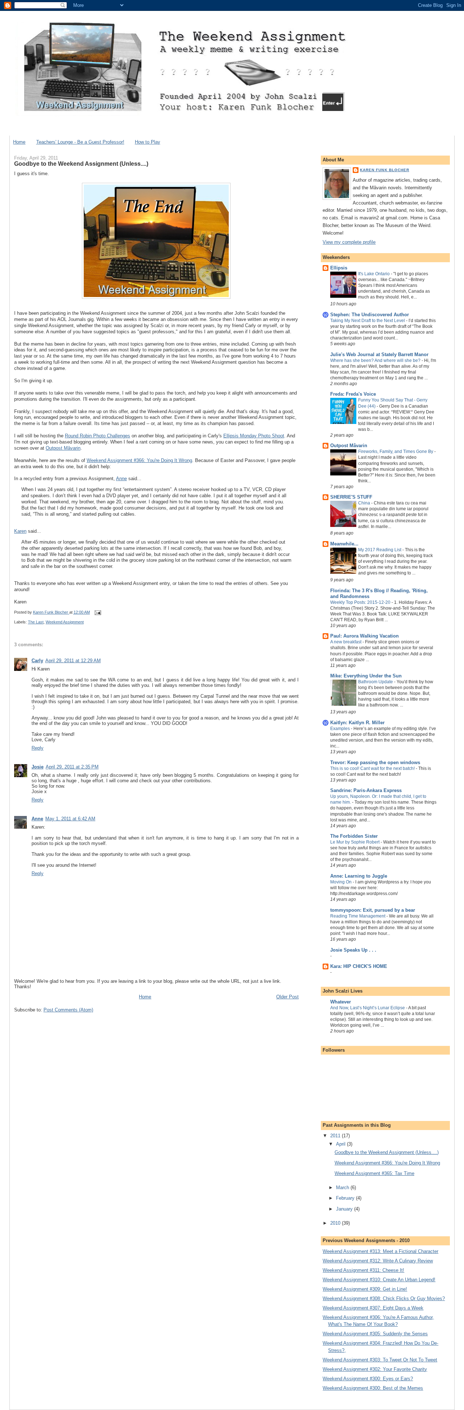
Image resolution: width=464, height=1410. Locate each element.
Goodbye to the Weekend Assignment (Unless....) (387, 1152)
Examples (340, 728)
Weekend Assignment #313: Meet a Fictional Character (380, 1251)
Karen (20, 531)
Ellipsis (338, 268)
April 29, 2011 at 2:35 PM (72, 767)
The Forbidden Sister (354, 836)
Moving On (341, 882)
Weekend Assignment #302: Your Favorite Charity (375, 1369)
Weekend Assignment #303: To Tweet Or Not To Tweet (380, 1359)
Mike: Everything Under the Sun (366, 676)
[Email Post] (97, 612)
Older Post (287, 996)
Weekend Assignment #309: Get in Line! (365, 1289)
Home (19, 142)
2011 (336, 1135)
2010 (336, 1223)
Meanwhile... (344, 544)
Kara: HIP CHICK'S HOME (358, 966)
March (343, 1187)
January (345, 1209)
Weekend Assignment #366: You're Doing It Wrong (139, 460)
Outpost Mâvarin (63, 448)
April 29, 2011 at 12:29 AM (73, 660)
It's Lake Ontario (374, 273)
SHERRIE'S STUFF (351, 497)
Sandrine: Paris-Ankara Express (366, 790)
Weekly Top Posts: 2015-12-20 (361, 602)
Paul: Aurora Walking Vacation (364, 636)
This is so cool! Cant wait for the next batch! (373, 768)
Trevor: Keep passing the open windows (375, 762)
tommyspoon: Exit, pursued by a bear (372, 910)
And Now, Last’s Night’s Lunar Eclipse (368, 1007)
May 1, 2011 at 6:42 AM (70, 818)
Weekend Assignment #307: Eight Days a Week (373, 1308)
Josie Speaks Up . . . (353, 950)
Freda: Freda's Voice (353, 394)
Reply (38, 748)
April (341, 1144)
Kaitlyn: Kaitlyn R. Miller (357, 722)
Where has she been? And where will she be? (376, 360)
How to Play (147, 142)
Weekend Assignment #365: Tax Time (374, 1173)
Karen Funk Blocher (384, 170)
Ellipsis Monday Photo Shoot (253, 435)
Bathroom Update (376, 681)
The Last (36, 622)
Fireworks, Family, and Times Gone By (396, 451)
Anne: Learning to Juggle (358, 876)
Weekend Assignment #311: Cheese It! (363, 1270)
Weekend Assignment (65, 622)
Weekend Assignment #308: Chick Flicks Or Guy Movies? (384, 1298)
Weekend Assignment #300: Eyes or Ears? (368, 1378)
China (364, 503)
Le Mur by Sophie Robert (355, 842)
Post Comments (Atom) (68, 1010)
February (346, 1198)
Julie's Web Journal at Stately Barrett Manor (379, 354)
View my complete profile (349, 242)
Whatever (340, 1002)
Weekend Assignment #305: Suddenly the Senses (375, 1333)
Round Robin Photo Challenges (97, 435)
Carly (37, 660)
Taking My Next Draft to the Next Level (368, 320)
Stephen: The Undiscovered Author (369, 314)
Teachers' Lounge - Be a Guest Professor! (80, 142)
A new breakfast (346, 641)
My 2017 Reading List (380, 549)
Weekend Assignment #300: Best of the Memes (373, 1388)
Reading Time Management (358, 916)
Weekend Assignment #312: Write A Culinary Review (378, 1260)
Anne (121, 478)
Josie (38, 767)
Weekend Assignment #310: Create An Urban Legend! (379, 1279)
